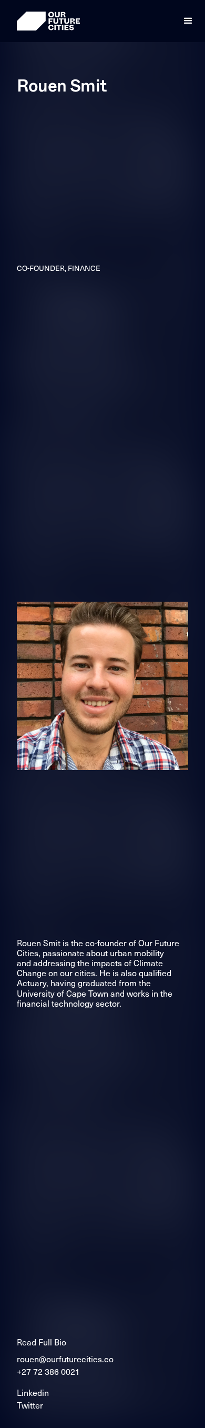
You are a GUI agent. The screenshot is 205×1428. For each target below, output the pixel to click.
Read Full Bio (41, 1341)
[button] (188, 21)
